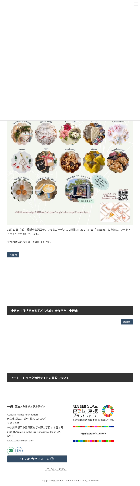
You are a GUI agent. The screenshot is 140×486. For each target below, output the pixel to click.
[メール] (10, 450)
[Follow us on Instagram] (19, 450)
